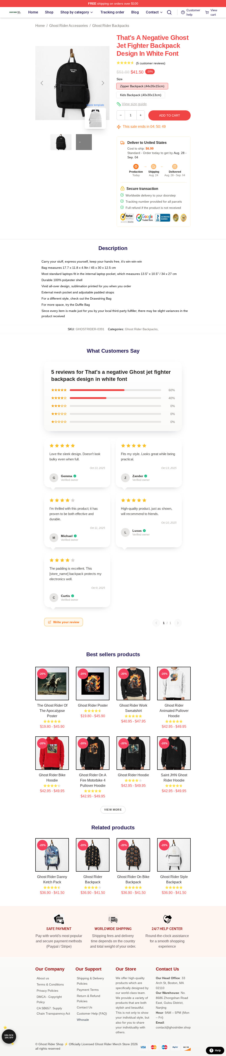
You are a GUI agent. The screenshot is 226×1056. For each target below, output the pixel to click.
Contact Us (84, 1007)
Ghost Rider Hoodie (133, 775)
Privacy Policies (47, 990)
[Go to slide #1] (61, 142)
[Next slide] (102, 83)
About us (43, 978)
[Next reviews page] (178, 623)
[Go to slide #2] (83, 142)
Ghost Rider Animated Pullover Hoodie (174, 711)
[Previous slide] (42, 83)
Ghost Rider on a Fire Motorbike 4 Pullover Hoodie (92, 780)
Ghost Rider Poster (93, 705)
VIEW (52, 696)
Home (40, 26)
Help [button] (218, 1050)
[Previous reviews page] (156, 623)
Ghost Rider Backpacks (110, 26)
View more (113, 809)
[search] (169, 12)
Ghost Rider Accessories (68, 26)
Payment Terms (88, 989)
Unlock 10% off (8, 1036)
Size (119, 79)
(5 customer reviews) (150, 63)
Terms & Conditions (50, 984)
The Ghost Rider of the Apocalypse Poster (52, 711)
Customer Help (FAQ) (92, 1013)
